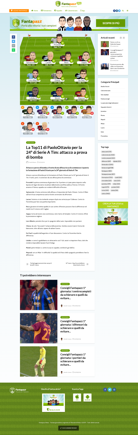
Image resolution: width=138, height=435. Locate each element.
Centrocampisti (108, 158)
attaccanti (106, 152)
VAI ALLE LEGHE (54, 410)
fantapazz (107, 171)
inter (117, 181)
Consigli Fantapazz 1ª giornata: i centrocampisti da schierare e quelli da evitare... (75, 293)
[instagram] (114, 390)
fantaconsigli (107, 168)
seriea (114, 190)
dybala (117, 161)
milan (116, 184)
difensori (106, 161)
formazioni (107, 177)
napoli (105, 187)
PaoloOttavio (32, 162)
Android (87, 400)
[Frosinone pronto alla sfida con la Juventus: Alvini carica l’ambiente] (105, 66)
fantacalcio (107, 164)
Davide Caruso (67, 306)
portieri (115, 187)
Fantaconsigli (30, 142)
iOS (77, 400)
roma (105, 190)
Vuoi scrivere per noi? (69, 428)
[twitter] (110, 390)
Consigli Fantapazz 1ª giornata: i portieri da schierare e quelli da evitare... (73, 359)
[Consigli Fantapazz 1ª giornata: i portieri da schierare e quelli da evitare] (38, 361)
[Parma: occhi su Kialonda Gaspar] (105, 44)
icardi (118, 177)
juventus (106, 184)
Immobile (106, 181)
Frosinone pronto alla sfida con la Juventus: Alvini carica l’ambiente (117, 66)
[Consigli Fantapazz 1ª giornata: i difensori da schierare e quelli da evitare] (38, 328)
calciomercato (108, 155)
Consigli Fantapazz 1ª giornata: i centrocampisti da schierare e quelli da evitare (116, 54)
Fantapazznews (108, 174)
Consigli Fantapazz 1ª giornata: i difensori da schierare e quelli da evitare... (73, 326)
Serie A (106, 193)
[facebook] (105, 390)
